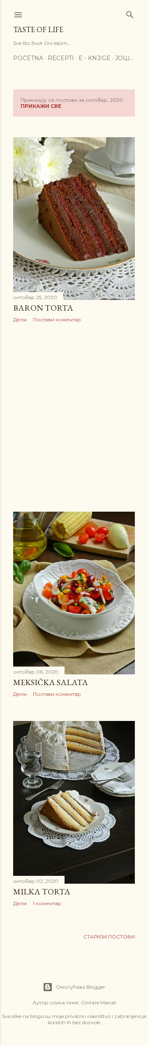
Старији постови (109, 937)
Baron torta (43, 307)
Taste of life (38, 29)
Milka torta (41, 891)
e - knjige (95, 58)
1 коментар (47, 903)
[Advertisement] (74, 417)
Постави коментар (57, 319)
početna (28, 58)
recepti (61, 58)
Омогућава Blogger (80, 987)
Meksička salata (50, 682)
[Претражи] (130, 13)
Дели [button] (20, 319)
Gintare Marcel (98, 1002)
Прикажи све (41, 106)
